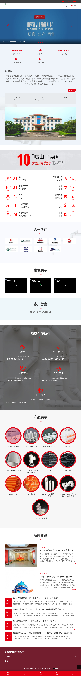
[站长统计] (55, 668)
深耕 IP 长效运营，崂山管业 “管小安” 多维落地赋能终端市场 (57, 577)
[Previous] (8, 26)
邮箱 (41, 674)
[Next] (71, 26)
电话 (24, 674)
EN (72, 6)
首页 (8, 674)
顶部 (73, 674)
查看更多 (72, 90)
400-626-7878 (70, 1)
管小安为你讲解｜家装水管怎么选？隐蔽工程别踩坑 (57, 550)
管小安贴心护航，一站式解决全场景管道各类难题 (34, 621)
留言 (57, 674)
